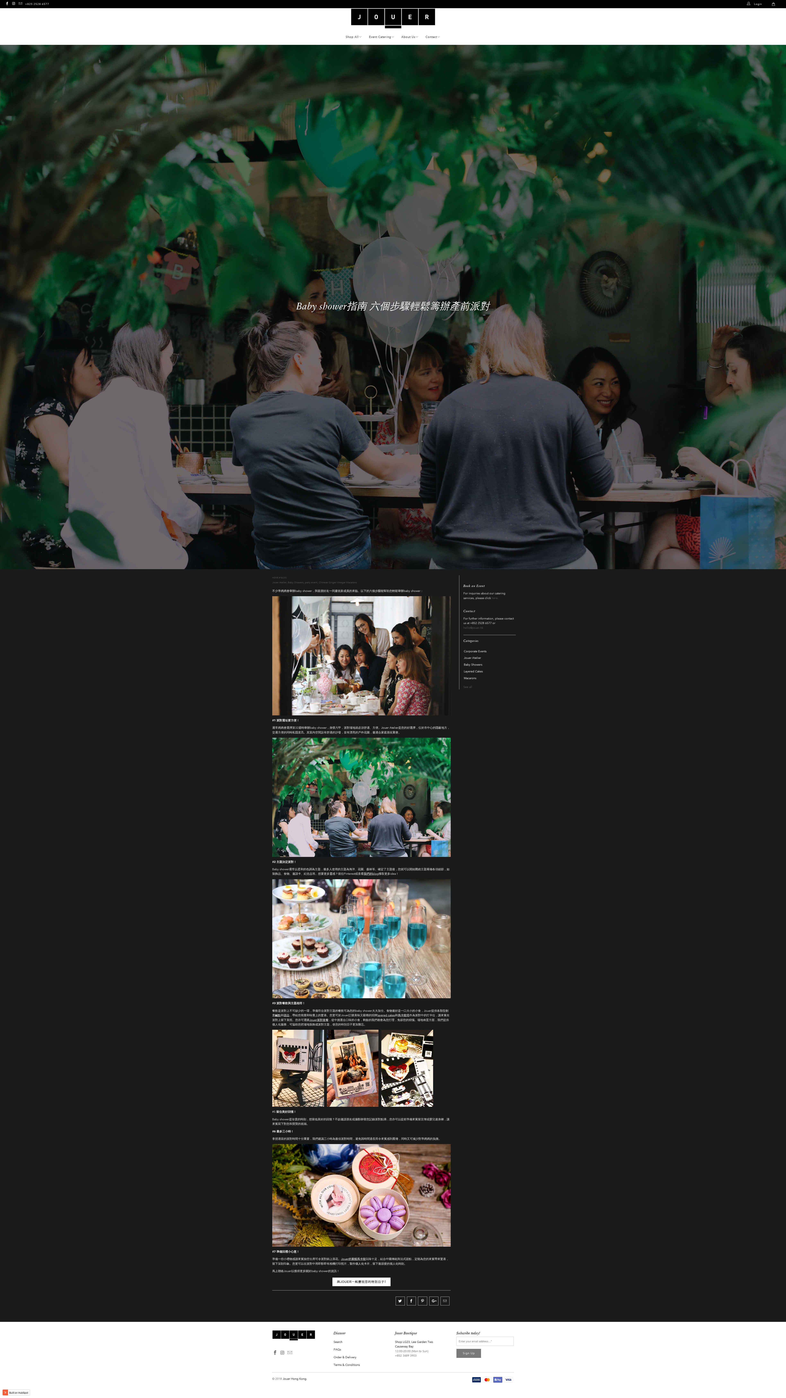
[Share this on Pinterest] (422, 1301)
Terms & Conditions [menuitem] (347, 1365)
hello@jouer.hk (473, 628)
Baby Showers (296, 582)
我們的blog (371, 874)
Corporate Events (475, 651)
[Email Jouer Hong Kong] (20, 3)
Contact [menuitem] (431, 37)
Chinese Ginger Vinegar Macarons (338, 582)
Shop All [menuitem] (352, 37)
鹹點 (278, 1015)
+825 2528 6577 (37, 4)
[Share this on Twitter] (400, 1301)
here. (495, 598)
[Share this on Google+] (433, 1301)
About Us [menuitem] (408, 37)
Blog (284, 578)
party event (311, 582)
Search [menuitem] (338, 1342)
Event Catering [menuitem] (380, 37)
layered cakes (386, 1015)
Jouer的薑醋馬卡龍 (353, 1259)
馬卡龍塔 (403, 1015)
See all (467, 687)
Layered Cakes (473, 671)
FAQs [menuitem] (337, 1349)
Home (275, 578)
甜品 (286, 1015)
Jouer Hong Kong (294, 1379)
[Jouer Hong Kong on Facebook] (7, 3)
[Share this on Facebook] (411, 1301)
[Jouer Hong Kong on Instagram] (13, 3)
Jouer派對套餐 (319, 1020)
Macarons (470, 678)
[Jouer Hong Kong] (393, 26)
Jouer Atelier (279, 582)
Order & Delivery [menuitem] (345, 1357)
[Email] (445, 1301)
